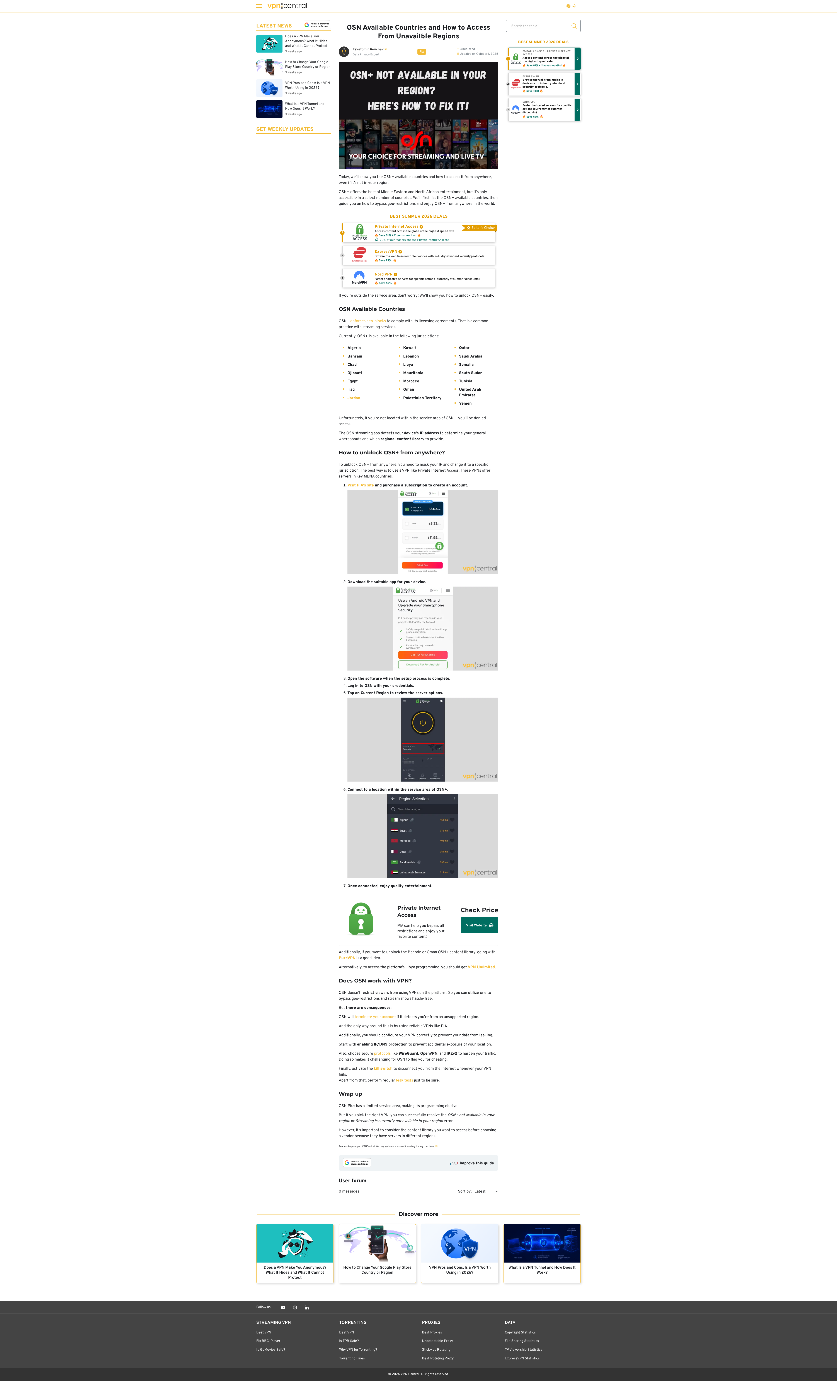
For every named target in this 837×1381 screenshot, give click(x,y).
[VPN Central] (287, 6)
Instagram (295, 1307)
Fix (422, 52)
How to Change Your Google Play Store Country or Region (377, 1270)
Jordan (353, 398)
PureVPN (347, 958)
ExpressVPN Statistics (522, 1358)
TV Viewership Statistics (523, 1350)
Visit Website (476, 925)
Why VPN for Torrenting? (358, 1350)
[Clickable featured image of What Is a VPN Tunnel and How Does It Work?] (542, 1243)
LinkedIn (307, 1307)
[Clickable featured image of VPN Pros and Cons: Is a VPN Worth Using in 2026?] (459, 1243)
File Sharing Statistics (522, 1341)
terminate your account (375, 1017)
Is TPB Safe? (349, 1341)
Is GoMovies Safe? (270, 1350)
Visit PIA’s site (360, 485)
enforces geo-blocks (368, 321)
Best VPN (263, 1332)
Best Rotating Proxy (438, 1358)
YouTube (283, 1307)
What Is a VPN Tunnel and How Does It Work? (542, 1270)
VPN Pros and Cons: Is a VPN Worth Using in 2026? (460, 1270)
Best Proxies (432, 1332)
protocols (382, 1053)
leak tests (404, 1080)
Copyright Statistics (520, 1332)
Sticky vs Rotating (436, 1350)
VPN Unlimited (481, 967)
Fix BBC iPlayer (268, 1341)
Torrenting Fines (352, 1358)
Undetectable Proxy (437, 1341)
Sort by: (465, 1191)
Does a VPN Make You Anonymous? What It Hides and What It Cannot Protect (295, 1272)
